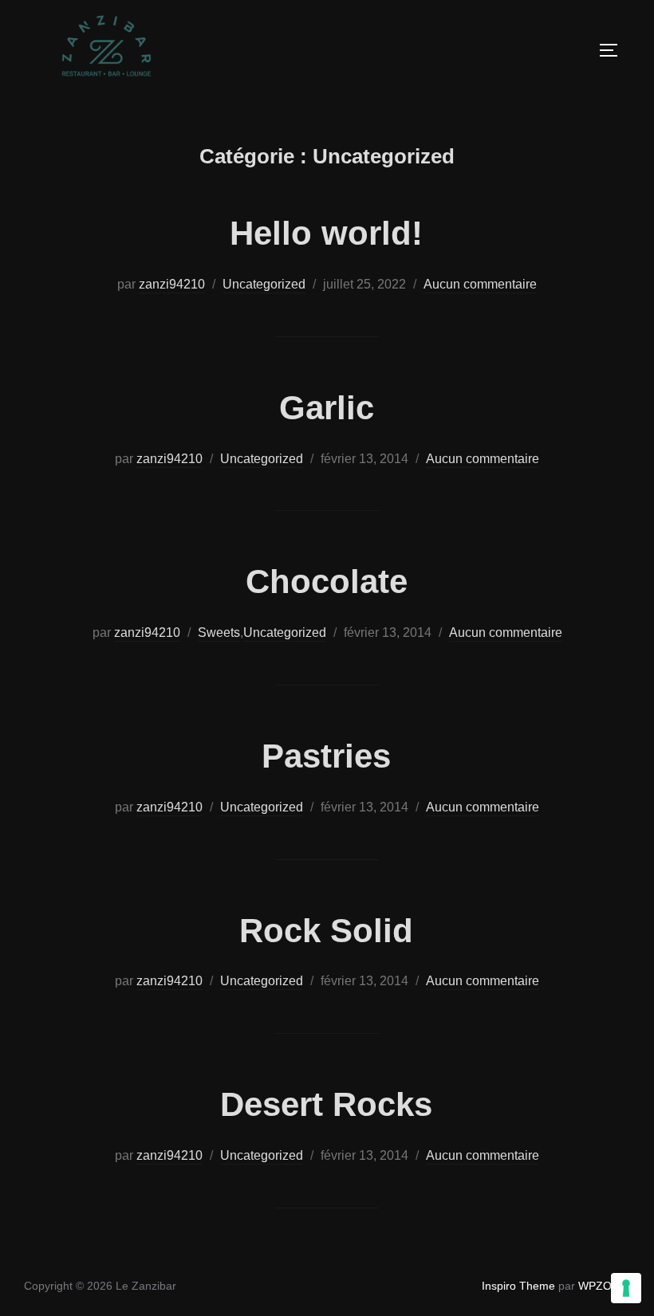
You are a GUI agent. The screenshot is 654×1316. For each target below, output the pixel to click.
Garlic (326, 407)
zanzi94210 (172, 284)
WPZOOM (604, 1285)
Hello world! (326, 233)
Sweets (219, 632)
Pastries (326, 756)
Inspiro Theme (518, 1285)
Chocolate (327, 581)
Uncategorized (264, 284)
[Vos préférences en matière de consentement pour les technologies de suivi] (626, 1288)
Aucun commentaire (480, 284)
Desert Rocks (326, 1104)
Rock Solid (326, 930)
